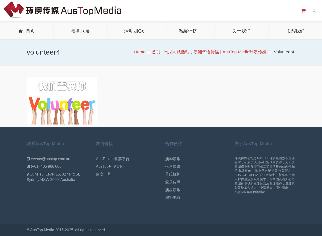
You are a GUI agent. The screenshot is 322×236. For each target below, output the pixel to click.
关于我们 (241, 31)
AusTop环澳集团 (110, 166)
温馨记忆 (187, 31)
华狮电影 (172, 198)
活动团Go (134, 31)
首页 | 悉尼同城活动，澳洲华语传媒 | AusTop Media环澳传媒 (209, 52)
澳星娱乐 (172, 190)
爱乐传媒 (172, 182)
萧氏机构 (172, 174)
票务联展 (80, 31)
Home (139, 52)
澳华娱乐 (172, 159)
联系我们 (295, 31)
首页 (29, 31)
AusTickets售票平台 (112, 159)
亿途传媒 (172, 166)
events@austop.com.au (50, 159)
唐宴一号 (103, 174)
